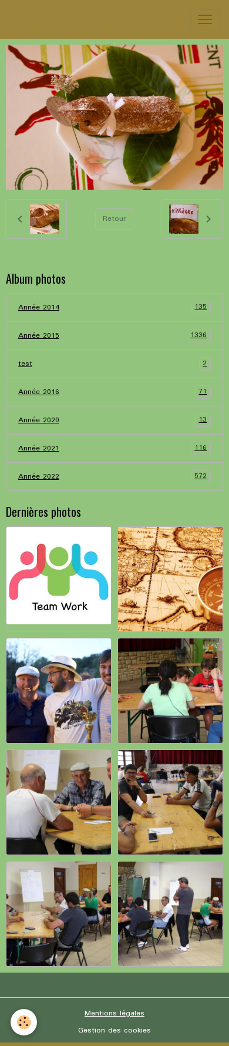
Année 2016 (112, 391)
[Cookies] (24, 1022)
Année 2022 (112, 476)
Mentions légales (114, 1013)
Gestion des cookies (114, 1030)
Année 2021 (112, 448)
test (112, 363)
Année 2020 (112, 419)
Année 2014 (112, 307)
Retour (114, 219)
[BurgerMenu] (205, 19)
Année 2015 (112, 335)
